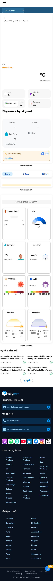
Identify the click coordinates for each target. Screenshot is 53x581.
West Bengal (11, 502)
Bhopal (34, 545)
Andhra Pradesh (9, 458)
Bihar (8, 469)
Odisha (9, 489)
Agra (8, 554)
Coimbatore (36, 554)
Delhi (33, 518)
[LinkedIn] (29, 441)
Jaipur (8, 536)
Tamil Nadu (27, 491)
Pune (8, 532)
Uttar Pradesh (26, 496)
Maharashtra (28, 478)
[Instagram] (42, 441)
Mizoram (26, 482)
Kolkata (34, 527)
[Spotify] (11, 441)
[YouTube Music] (23, 441)
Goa (41, 462)
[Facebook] (36, 441)
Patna (8, 549)
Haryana (26, 469)
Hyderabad (36, 523)
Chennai (9, 527)
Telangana (44, 491)
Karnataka (27, 473)
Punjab (26, 486)
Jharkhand (10, 473)
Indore (8, 545)
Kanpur (9, 541)
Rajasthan (44, 486)
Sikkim (8, 493)
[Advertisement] (26, 42)
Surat (33, 549)
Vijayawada (36, 558)
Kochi (8, 558)
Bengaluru (10, 523)
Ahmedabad (36, 532)
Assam (42, 457)
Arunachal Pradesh (27, 458)
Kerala (42, 473)
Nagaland (44, 482)
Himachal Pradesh (44, 467)
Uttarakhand (45, 495)
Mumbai (9, 518)
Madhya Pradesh (9, 479)
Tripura (9, 498)
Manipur (43, 478)
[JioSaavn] (17, 441)
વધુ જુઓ (26, 380)
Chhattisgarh (28, 464)
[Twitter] (48, 441)
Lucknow (35, 536)
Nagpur (34, 541)
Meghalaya (10, 484)
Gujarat (9, 464)
